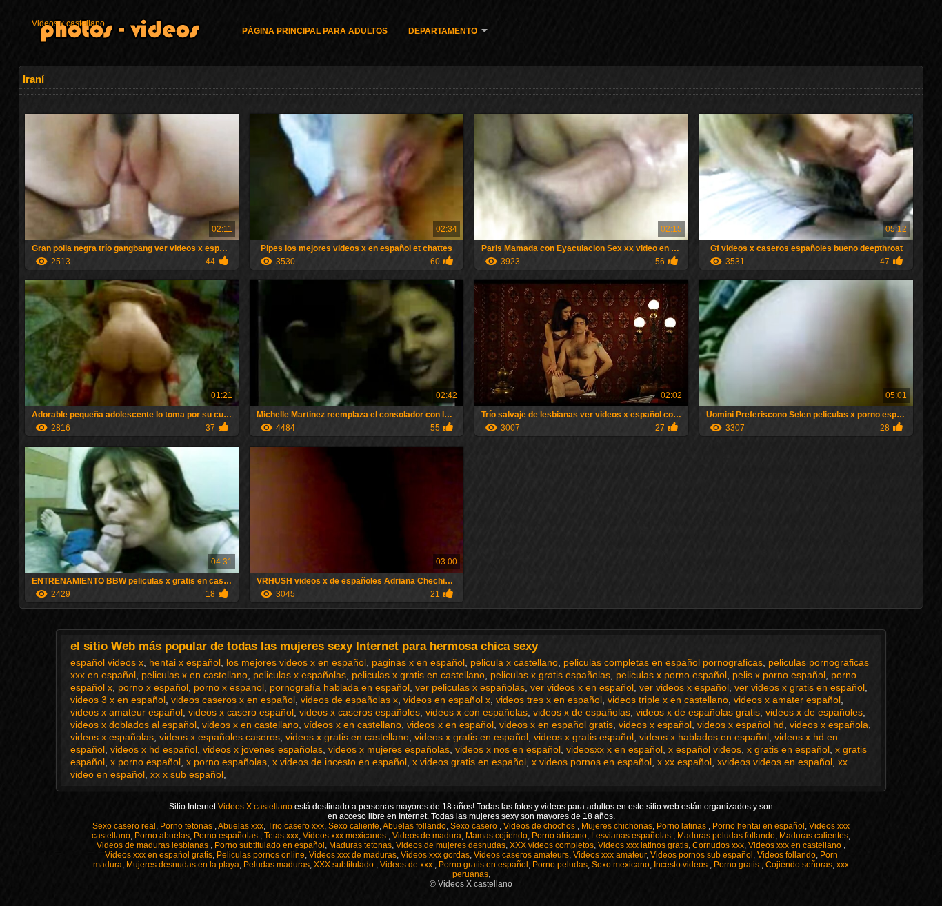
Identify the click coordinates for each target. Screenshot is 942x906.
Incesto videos (682, 864)
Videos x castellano (68, 23)
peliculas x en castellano (194, 674)
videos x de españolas (581, 712)
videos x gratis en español (471, 736)
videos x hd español (153, 749)
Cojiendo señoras (798, 864)
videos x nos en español (508, 749)
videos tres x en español (549, 699)
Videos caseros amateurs (521, 855)
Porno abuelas (162, 835)
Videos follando (786, 855)
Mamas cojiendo (496, 835)
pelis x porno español (778, 674)
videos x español (655, 724)
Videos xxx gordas (435, 855)
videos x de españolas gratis (698, 712)
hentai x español (185, 662)
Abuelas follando (414, 826)
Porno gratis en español (483, 864)
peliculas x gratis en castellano (418, 674)
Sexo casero (474, 826)
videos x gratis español (584, 736)
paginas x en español (418, 662)
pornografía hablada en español (340, 687)
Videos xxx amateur (609, 855)
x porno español (145, 761)
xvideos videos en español (774, 761)
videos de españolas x (349, 699)
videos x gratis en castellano (347, 736)
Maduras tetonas (360, 845)
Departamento (442, 31)
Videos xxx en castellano (795, 845)
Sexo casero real (124, 826)
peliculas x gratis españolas (550, 674)
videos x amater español (787, 699)
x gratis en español (788, 749)
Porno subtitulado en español (269, 845)
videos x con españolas (476, 712)
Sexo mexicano (621, 864)
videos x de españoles (814, 712)
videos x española (829, 724)
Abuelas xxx (240, 826)
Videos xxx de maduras (353, 855)
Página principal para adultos (315, 31)
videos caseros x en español (233, 699)
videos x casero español (241, 712)
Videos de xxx (407, 864)
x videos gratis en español (469, 761)
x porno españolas (226, 761)
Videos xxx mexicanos (345, 835)
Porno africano (559, 835)
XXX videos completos (552, 845)
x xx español (684, 761)
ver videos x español (684, 687)
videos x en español (450, 724)
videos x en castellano (250, 724)
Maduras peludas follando (726, 835)
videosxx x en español (614, 749)
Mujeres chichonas (616, 826)
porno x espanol (229, 687)
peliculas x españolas (299, 674)
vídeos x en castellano (352, 724)
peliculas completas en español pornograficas (663, 662)
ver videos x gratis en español (799, 687)
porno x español (153, 687)
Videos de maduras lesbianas (153, 845)
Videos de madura (426, 835)
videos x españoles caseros (219, 736)
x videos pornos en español (592, 761)
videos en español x (446, 699)
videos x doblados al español (133, 724)
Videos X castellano (256, 806)
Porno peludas (560, 864)
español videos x (106, 662)
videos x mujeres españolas (389, 749)
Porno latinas (682, 826)
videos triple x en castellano (668, 699)
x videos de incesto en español (339, 761)
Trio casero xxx (296, 826)
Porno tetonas (187, 826)
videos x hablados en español (704, 736)
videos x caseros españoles (359, 712)
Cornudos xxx (718, 845)
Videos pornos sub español (701, 855)
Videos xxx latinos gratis (643, 845)
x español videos (704, 749)
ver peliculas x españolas (470, 687)
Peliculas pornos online (261, 855)
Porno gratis (737, 864)
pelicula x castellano (514, 662)
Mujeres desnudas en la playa (182, 864)
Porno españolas (227, 835)
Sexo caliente (353, 826)
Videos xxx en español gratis (158, 855)
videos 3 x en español (118, 699)
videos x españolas (112, 736)
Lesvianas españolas (632, 835)
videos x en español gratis (556, 724)
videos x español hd (740, 724)
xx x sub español (186, 774)
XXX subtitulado (345, 864)
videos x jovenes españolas (263, 749)
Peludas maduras (276, 864)
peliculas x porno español (671, 674)
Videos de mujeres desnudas (450, 845)
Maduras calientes (813, 835)
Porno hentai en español (758, 826)
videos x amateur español (126, 712)
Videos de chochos (540, 826)
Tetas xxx (281, 835)
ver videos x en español (582, 687)
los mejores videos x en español (296, 662)
